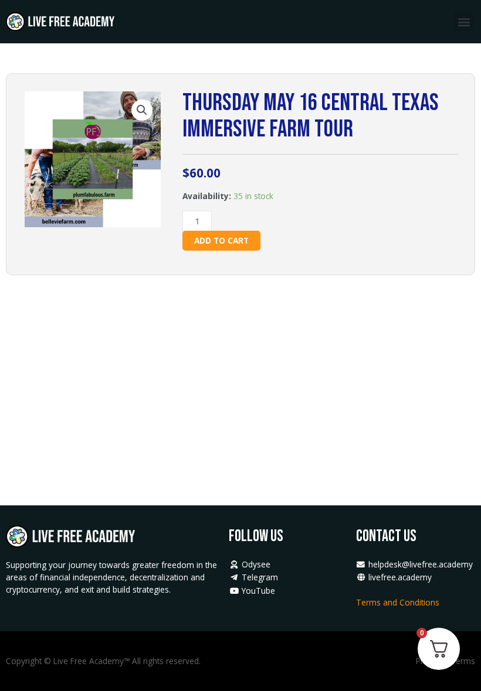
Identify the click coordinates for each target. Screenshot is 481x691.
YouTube (257, 590)
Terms (462, 660)
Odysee (254, 564)
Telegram (258, 577)
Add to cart (221, 240)
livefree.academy (399, 577)
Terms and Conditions (399, 602)
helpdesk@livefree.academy (420, 564)
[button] (463, 21)
